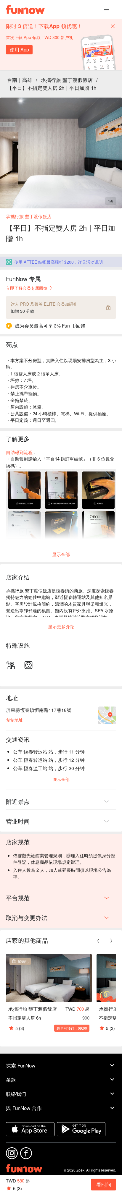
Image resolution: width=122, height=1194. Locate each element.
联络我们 (16, 1093)
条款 (11, 1079)
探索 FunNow (20, 1065)
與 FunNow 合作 (24, 1108)
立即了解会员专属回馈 (26, 288)
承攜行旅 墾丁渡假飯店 (67, 79)
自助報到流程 (19, 452)
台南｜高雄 (19, 79)
